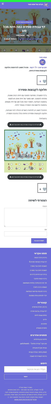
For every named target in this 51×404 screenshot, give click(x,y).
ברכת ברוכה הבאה (40, 258)
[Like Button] (44, 81)
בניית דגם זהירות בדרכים (38, 274)
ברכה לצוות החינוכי (40, 279)
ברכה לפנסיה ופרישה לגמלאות (36, 291)
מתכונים (44, 324)
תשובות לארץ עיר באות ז (38, 266)
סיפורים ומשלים (41, 328)
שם (46, 230)
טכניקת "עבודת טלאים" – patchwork (33, 344)
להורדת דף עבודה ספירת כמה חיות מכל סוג (25, 125)
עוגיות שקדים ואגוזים (40, 348)
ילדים (45, 319)
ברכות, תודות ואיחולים (39, 307)
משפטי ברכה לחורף (40, 287)
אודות (35, 399)
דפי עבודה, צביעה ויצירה (24, 22)
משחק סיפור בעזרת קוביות (38, 352)
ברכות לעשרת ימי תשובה (38, 356)
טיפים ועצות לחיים (41, 315)
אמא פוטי (20, 35)
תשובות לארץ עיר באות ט (38, 270)
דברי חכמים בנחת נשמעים (38, 295)
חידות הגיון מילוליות (40, 339)
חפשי (25, 376)
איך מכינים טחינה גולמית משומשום (35, 283)
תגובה (45, 206)
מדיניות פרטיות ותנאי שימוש (23, 399)
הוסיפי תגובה (10, 39)
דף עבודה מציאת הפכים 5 (38, 262)
